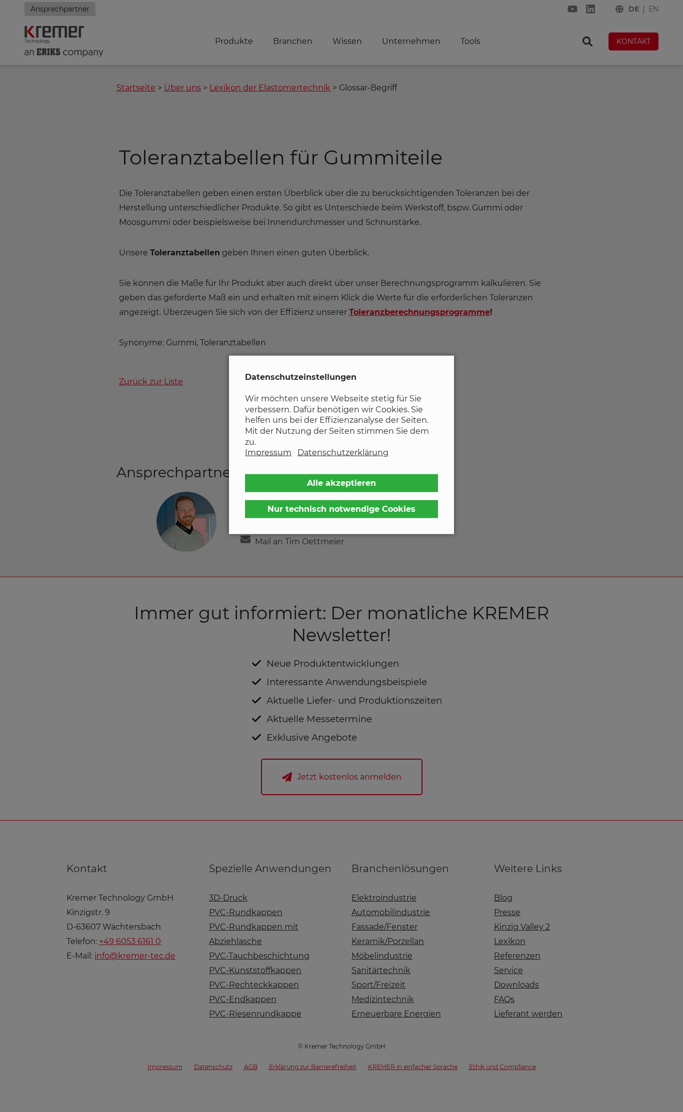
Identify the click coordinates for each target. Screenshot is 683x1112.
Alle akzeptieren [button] (341, 482)
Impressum (268, 452)
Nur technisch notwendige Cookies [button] (342, 508)
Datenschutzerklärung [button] (343, 452)
